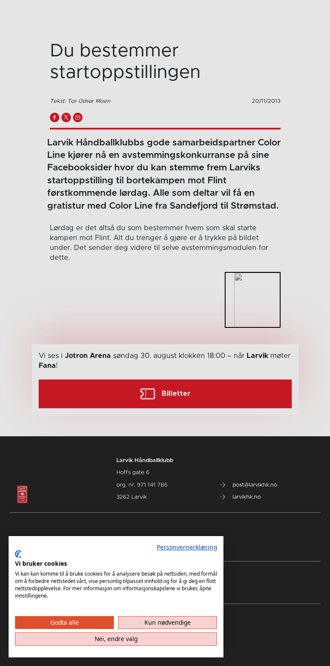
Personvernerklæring (187, 547)
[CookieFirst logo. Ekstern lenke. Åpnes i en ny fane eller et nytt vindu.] (18, 554)
